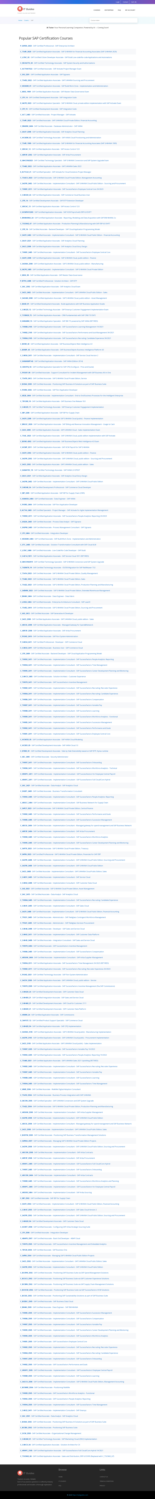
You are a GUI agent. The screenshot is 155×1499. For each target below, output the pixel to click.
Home (20, 20)
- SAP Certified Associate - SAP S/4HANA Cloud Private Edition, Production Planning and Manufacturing (66, 585)
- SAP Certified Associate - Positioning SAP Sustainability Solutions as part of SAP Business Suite (64, 1296)
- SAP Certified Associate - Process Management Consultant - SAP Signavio (55, 527)
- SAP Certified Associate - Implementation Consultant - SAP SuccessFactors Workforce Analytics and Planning (69, 1181)
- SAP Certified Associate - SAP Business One (43, 1250)
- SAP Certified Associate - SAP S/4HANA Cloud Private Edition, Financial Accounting (58, 120)
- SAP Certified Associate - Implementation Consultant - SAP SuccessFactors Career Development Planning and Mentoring (74, 671)
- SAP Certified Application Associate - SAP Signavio (45, 74)
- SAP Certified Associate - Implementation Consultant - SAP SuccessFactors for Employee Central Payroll (67, 774)
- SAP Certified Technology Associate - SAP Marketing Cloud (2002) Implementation (58, 1439)
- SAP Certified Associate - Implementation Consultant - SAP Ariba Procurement (57, 831)
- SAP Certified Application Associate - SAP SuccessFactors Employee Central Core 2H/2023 (61, 189)
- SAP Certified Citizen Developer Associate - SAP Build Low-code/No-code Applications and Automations (66, 57)
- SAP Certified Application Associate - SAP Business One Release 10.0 (53, 401)
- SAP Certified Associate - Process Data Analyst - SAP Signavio (50, 522)
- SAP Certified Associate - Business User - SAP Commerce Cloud (51, 648)
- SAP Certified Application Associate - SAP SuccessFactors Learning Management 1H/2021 (61, 327)
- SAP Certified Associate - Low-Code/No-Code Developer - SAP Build (53, 550)
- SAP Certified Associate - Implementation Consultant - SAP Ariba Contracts (56, 1152)
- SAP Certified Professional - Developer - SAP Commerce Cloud (51, 642)
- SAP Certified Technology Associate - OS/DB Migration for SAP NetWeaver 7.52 (57, 567)
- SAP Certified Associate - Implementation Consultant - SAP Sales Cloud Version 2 (58, 1210)
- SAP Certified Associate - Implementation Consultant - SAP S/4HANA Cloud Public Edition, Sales (63, 871)
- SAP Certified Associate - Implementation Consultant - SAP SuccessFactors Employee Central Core (65, 252)
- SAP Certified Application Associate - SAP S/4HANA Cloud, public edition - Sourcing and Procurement (66, 458)
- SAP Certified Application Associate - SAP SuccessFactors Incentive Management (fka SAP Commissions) (67, 986)
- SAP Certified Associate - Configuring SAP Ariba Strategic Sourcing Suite (55, 1227)
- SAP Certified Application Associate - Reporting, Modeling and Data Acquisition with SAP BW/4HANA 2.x (68, 218)
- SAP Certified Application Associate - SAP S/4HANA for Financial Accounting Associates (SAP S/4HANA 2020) (68, 51)
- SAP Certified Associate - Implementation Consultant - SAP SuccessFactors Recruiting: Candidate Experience (69, 694)
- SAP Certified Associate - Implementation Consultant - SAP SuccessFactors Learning (59, 711)
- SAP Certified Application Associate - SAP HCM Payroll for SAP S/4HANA (54, 447)
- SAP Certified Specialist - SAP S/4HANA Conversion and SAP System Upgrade (57, 1101)
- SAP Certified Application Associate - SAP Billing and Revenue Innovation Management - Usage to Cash (67, 424)
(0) (133, 2)
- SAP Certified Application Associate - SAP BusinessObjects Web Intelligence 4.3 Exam (59, 441)
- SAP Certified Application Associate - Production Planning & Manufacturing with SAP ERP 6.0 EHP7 (65, 223)
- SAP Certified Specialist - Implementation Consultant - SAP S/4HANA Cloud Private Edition (61, 269)
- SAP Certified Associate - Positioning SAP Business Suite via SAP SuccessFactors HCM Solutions (64, 1290)
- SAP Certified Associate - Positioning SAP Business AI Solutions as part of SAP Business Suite (63, 384)
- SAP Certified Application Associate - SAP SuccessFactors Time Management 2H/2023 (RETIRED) (64, 963)
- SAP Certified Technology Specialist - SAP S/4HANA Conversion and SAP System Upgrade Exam (64, 160)
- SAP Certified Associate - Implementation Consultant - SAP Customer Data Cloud (58, 883)
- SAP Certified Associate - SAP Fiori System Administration (49, 636)
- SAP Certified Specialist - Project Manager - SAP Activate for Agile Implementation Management (64, 510)
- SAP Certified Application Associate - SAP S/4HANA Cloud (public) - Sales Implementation (61, 1043)
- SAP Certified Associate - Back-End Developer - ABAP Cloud (50, 1238)
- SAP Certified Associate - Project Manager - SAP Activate (48, 114)
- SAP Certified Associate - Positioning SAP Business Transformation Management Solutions (63, 1135)
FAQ (119, 10)
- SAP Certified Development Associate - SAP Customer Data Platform (53, 1009)
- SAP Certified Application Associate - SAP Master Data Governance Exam (54, 92)
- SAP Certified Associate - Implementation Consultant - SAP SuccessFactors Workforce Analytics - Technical (68, 768)
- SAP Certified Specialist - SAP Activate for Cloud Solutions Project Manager (55, 172)
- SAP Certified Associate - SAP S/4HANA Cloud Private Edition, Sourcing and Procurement (61, 608)
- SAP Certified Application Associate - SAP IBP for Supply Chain (49, 413)
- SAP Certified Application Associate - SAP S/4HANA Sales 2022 (50, 166)
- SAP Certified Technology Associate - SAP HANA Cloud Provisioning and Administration (60, 137)
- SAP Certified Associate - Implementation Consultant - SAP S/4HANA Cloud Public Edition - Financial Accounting (70, 235)
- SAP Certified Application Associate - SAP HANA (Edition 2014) (51, 361)
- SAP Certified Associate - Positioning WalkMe (45, 1387)
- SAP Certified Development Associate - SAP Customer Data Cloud (52, 992)
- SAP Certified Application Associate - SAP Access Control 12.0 (50, 149)
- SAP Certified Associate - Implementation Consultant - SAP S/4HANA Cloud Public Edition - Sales (63, 292)
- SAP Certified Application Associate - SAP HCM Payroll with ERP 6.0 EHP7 (55, 212)
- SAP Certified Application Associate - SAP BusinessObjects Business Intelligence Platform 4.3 (62, 350)
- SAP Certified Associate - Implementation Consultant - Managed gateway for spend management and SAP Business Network (76, 825)
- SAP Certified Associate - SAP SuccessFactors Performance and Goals (53, 1364)
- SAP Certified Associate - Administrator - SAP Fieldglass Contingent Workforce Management (63, 917)
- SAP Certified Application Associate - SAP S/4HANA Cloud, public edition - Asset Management (63, 298)
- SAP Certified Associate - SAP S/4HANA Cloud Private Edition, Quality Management (59, 573)
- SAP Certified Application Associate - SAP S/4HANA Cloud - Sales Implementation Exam (60, 430)
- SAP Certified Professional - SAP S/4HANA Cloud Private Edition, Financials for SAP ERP (60, 854)
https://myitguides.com (80, 1495)
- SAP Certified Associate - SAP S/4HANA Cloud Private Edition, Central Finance (56, 808)
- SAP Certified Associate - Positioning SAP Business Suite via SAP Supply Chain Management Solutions (67, 1284)
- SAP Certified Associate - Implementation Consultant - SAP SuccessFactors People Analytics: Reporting (67, 659)
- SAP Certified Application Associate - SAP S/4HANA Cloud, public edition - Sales (57, 464)
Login (118, 2)
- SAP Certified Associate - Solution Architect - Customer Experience (53, 676)
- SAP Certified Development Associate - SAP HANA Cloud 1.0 (49, 745)
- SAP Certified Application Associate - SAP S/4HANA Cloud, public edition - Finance (58, 258)
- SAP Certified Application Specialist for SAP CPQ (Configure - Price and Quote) (57, 367)
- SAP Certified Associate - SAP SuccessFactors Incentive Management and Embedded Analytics (63, 1244)
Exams (26, 20)
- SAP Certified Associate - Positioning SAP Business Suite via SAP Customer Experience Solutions (64, 1278)
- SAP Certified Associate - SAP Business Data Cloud (46, 1301)
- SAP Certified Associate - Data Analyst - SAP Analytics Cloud (49, 785)
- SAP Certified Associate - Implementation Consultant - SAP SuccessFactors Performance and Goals (65, 728)
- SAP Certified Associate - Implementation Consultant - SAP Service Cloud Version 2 (59, 355)
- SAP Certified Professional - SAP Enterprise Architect (47, 46)
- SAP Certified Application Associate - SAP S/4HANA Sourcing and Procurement (57, 80)
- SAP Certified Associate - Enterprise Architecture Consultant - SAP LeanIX (55, 602)
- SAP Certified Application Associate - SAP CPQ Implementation (50, 1026)
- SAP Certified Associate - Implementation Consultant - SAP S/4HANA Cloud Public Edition (61, 481)
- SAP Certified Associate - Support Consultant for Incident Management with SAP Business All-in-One (65, 372)
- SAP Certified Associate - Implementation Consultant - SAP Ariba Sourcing (56, 1192)
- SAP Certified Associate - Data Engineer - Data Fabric (47, 596)
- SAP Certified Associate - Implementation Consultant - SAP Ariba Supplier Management (61, 957)
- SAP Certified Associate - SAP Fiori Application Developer (49, 390)
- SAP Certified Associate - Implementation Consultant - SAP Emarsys (53, 1410)
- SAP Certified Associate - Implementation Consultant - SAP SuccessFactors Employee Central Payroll (66, 1370)
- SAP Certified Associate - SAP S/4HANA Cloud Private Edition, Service (53, 378)
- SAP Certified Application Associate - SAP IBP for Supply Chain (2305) (52, 493)
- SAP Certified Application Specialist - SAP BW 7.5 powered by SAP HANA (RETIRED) (59, 321)
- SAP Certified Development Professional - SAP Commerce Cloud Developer (55, 487)
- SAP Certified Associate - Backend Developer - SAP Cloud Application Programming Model (60, 229)
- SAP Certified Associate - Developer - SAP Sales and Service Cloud (52, 929)
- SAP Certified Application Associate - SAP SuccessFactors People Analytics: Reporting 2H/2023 (63, 516)
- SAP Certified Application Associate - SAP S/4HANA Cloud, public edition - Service (58, 980)
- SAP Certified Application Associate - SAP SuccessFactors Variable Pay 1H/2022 (57, 1049)
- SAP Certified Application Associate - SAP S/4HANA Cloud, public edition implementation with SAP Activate (67, 436)
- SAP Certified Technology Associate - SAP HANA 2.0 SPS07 (50, 470)
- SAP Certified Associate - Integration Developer (44, 533)
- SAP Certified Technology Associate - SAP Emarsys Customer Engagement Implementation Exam (64, 309)
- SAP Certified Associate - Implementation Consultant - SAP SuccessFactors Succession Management (66, 722)
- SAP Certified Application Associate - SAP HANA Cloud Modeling (51, 739)
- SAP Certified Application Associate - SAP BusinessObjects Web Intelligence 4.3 (56, 344)
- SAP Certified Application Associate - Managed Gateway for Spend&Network (56, 625)
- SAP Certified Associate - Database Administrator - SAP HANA (51, 126)
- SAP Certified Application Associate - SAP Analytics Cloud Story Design (53, 246)
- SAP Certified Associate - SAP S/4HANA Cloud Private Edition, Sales (52, 579)
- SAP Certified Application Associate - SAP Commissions (47, 1015)
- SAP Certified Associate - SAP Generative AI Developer (46, 613)
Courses (97, 10)
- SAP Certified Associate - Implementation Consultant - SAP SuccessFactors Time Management (63, 665)
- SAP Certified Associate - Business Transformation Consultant (51, 791)
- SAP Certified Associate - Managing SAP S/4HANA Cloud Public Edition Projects (57, 1255)
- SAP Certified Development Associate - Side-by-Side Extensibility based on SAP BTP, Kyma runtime (64, 751)
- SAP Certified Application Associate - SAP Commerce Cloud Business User (55, 195)
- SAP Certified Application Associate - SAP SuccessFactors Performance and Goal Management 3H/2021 (67, 332)
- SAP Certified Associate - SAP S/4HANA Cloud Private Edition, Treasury (54, 848)
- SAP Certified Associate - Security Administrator (44, 757)
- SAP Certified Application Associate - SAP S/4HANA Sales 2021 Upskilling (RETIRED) (59, 1060)
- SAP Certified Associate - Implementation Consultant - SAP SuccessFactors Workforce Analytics (64, 837)
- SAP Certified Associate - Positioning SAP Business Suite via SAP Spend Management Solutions (64, 1273)
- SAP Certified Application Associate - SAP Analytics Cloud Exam (50, 286)
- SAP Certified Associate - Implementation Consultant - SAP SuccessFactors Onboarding (61, 762)
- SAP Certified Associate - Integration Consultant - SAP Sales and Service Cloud (57, 940)
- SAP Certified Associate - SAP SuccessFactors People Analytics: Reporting (55, 1399)
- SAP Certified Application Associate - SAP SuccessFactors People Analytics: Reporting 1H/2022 (63, 1055)
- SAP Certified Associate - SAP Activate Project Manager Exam (50, 69)
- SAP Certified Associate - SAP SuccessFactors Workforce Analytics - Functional (57, 1393)
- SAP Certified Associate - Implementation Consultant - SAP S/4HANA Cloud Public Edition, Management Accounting (72, 1382)
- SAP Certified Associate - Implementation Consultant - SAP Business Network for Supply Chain (64, 803)
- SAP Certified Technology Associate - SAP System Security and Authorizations (57, 63)
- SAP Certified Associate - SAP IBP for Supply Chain (45, 1198)
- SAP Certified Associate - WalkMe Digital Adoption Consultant (50, 1089)
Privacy (102, 1486)
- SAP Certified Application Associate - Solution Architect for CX (50, 1445)
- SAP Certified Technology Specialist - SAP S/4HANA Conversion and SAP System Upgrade (62, 562)
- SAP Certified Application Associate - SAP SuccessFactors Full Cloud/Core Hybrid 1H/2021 (61, 1450)
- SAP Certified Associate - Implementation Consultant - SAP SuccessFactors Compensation (62, 699)
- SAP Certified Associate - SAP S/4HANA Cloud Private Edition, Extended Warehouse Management (65, 590)
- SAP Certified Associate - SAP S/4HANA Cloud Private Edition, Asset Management (57, 888)
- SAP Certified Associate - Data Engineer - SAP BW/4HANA (49, 1307)
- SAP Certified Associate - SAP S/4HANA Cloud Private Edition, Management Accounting (61, 178)
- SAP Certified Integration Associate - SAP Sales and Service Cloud (51, 997)
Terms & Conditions (107, 1481)
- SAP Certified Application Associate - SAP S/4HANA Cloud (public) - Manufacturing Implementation (65, 1032)
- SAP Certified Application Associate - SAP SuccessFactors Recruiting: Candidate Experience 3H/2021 (65, 338)
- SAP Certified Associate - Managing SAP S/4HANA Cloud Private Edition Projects (58, 1141)
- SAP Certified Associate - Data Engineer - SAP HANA (47, 499)
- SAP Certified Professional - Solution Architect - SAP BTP (48, 281)
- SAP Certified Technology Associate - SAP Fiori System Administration (54, 974)
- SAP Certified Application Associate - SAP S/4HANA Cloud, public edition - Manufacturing (61, 264)
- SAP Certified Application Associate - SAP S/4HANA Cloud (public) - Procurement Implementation (64, 1038)
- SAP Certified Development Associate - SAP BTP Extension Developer (52, 200)
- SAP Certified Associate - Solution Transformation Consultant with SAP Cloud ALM (58, 545)
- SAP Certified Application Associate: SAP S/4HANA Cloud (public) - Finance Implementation (61, 418)
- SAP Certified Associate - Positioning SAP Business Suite (48, 1427)
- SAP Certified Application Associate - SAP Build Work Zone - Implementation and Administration (64, 86)
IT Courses (62, 1481)
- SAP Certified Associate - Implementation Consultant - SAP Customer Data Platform (59, 934)
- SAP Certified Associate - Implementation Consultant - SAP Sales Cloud (54, 906)
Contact (125, 2)
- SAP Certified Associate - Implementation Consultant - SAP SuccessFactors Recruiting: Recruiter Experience (68, 688)
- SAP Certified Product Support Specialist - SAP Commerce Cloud (51, 1020)
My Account (130, 10)
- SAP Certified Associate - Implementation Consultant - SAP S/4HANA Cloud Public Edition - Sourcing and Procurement (73, 183)
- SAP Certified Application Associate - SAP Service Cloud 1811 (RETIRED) (54, 556)
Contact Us (104, 1477)
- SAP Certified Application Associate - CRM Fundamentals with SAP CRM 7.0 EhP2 (58, 315)
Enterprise (109, 10)
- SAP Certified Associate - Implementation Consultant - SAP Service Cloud (55, 877)
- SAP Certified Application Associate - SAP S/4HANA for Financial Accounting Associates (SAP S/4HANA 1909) (68, 143)
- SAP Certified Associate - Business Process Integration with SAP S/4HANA (55, 1095)
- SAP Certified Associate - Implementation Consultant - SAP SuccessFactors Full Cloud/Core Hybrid (65, 780)
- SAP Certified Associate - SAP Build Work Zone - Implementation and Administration (60, 539)
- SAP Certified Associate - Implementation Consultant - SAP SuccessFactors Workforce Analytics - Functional (69, 717)
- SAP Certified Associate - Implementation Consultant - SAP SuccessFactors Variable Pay (61, 705)
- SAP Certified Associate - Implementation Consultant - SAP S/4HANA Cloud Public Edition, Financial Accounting (69, 911)
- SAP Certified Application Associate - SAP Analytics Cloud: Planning (52, 132)
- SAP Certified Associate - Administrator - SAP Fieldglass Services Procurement (57, 923)
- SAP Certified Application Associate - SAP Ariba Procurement (50, 155)
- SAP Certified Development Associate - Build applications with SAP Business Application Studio (62, 304)
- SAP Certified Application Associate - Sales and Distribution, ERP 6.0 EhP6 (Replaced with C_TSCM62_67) (67, 1456)
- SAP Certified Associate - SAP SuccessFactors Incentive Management (53, 682)
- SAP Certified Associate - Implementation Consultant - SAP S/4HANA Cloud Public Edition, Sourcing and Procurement (72, 860)
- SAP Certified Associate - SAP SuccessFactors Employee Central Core (53, 1341)
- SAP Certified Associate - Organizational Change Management (50, 1433)
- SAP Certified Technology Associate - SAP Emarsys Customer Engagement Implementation (62, 407)
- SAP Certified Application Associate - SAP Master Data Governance (51, 275)
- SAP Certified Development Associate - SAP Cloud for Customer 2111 (53, 1003)
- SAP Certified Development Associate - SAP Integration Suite (48, 97)
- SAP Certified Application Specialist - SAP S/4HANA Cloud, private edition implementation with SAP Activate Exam (70, 103)
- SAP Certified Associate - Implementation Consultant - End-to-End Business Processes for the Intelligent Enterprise (71, 395)
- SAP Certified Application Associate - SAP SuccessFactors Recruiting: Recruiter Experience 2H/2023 (65, 969)
